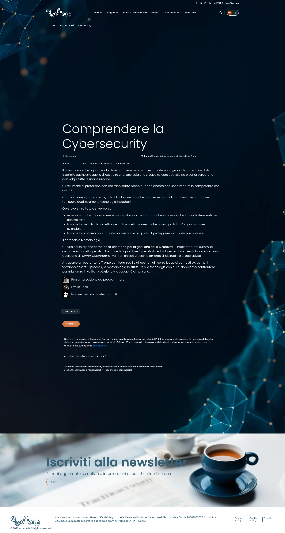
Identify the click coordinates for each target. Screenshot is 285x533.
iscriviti (54, 482)
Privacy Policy (239, 519)
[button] (220, 13)
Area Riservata (232, 3)
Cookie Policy (253, 519)
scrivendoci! (99, 345)
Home (51, 25)
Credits (268, 518)
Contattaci (71, 323)
